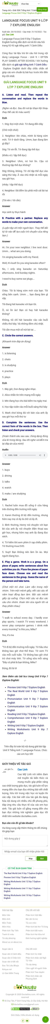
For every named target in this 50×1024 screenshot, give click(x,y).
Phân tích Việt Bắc (34, 915)
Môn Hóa (6, 927)
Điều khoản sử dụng (30, 1015)
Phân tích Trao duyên (35, 972)
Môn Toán (6, 923)
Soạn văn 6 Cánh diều (11, 954)
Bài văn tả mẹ (32, 919)
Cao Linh (23, 769)
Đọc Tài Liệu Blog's (10, 965)
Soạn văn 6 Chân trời (11, 958)
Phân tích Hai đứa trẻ (35, 934)
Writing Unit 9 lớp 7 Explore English (25, 725)
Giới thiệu (15, 1015)
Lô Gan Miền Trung (10, 973)
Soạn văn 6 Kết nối (10, 962)
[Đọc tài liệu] (23, 1021)
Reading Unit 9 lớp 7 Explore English (26, 714)
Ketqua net (7, 969)
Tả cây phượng (8, 938)
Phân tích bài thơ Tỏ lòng (37, 927)
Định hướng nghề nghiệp (36, 938)
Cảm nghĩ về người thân (36, 968)
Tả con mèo (31, 923)
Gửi (42, 858)
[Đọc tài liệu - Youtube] (27, 1021)
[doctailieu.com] (25, 988)
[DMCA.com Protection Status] (20, 1009)
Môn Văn (6, 915)
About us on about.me (12, 942)
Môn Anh (6, 919)
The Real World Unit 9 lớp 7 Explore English (23, 873)
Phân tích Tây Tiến (10, 930)
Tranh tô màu (8, 934)
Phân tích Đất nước (34, 930)
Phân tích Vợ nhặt (34, 954)
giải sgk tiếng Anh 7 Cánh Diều (31, 64)
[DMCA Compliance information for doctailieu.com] (34, 1009)
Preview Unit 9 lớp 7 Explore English (26, 687)
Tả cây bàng (31, 964)
